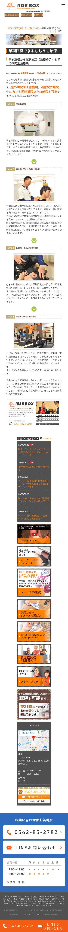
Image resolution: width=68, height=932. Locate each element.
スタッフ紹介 (35, 905)
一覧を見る (47, 438)
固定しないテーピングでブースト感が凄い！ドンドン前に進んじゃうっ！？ (33, 452)
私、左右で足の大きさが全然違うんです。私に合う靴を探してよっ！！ (33, 501)
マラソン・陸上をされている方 (43, 899)
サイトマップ (47, 905)
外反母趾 (25, 905)
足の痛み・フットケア (29, 903)
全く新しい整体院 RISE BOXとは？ (45, 897)
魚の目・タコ (54, 903)
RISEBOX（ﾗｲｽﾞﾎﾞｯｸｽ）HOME (16, 897)
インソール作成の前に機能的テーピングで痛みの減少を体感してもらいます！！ (33, 484)
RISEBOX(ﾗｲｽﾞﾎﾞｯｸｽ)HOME (23, 28)
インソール (43, 903)
